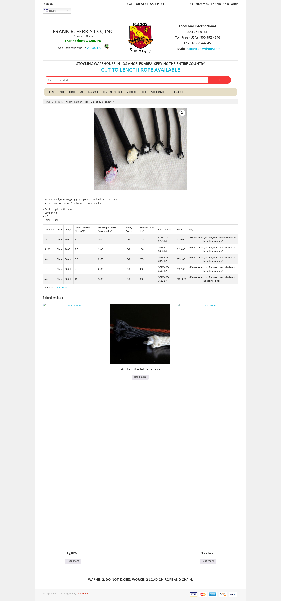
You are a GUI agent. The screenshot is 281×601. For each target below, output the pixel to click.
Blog (143, 92)
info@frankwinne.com (203, 49)
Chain (72, 92)
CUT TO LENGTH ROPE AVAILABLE (140, 69)
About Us (131, 92)
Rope (62, 92)
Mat (81, 92)
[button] (182, 113)
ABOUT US (95, 48)
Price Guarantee (159, 92)
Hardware (93, 92)
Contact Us (177, 92)
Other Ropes (60, 287)
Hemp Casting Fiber (112, 92)
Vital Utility (82, 593)
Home (52, 92)
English (52, 10)
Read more (73, 560)
